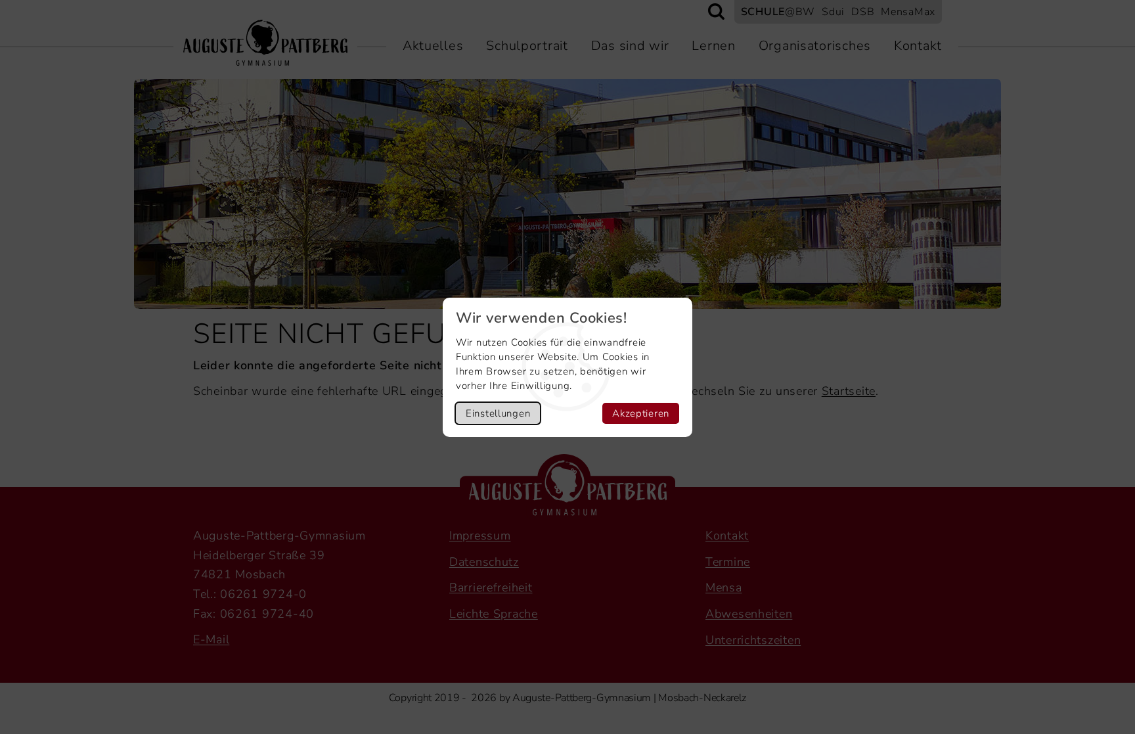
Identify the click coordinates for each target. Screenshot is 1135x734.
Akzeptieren (640, 413)
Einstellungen (498, 413)
